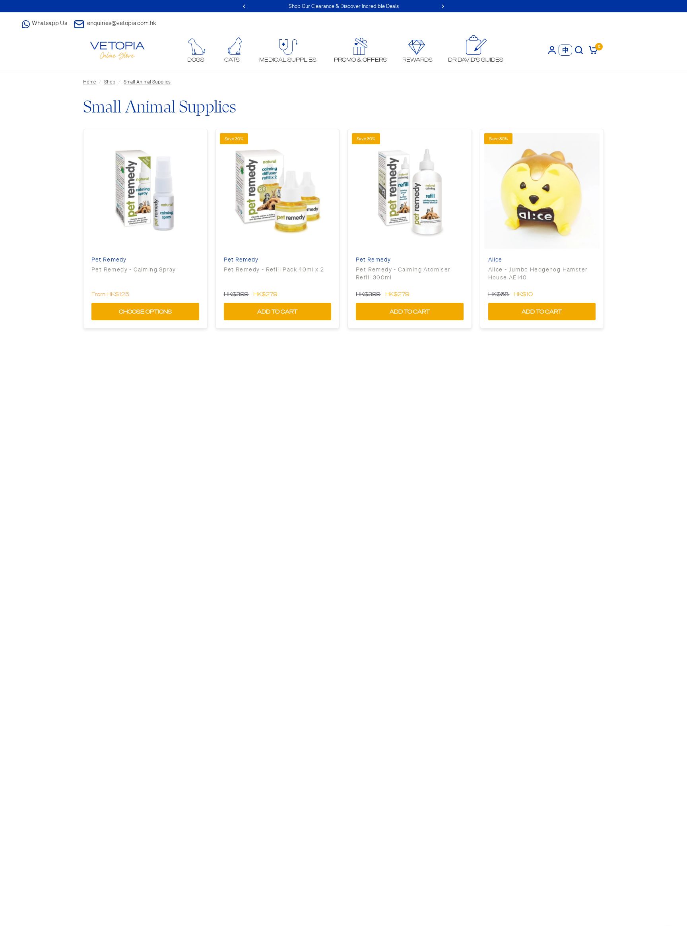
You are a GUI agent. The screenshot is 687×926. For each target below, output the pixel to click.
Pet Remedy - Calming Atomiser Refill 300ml (403, 273)
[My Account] (552, 49)
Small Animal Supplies (147, 82)
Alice (495, 260)
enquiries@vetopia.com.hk (121, 22)
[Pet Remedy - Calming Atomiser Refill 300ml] (410, 191)
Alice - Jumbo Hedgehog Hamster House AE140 (538, 273)
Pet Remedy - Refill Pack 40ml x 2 (274, 269)
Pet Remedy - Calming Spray (133, 269)
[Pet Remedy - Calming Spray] (145, 191)
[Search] (579, 49)
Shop (109, 82)
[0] (592, 49)
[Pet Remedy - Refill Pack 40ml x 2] (278, 191)
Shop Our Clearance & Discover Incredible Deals (344, 6)
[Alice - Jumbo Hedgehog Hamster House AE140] (542, 191)
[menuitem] (196, 51)
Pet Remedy (108, 260)
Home (89, 82)
